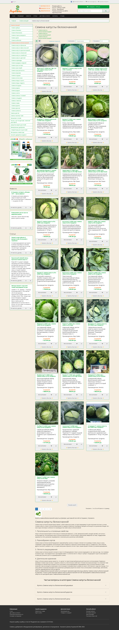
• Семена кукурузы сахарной (18, 63)
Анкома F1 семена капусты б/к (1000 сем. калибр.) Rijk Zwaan (97, 69)
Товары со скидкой (66, 613)
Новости (28, 16)
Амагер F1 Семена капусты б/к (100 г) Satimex (72, 69)
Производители (65, 611)
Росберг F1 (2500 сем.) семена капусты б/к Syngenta (46, 426)
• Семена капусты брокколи (18, 45)
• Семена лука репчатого (18, 70)
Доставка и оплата (45, 16)
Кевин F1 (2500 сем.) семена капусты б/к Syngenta (96, 222)
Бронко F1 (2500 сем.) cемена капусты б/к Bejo (71, 119)
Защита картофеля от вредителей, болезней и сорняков (19, 239)
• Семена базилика (16, 30)
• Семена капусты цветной (18, 58)
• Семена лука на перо (17, 65)
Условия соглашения (15, 616)
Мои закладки (90, 614)
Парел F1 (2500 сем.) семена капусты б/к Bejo (71, 324)
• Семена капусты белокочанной (20, 43)
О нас (13, 16)
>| (50, 509)
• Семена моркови (16, 73)
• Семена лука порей (16, 68)
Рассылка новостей (91, 616)
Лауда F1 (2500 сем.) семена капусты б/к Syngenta (97, 273)
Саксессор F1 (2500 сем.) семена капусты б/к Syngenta (71, 426)
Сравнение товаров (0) (54, 41)
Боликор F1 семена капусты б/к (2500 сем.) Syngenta (46, 119)
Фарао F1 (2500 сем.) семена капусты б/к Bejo (46, 477)
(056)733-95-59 (45, 11)
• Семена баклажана (16, 33)
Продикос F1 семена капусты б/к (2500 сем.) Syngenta (97, 324)
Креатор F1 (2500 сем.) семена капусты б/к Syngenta (72, 273)
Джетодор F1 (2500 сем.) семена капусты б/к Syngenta (97, 119)
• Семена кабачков (16, 40)
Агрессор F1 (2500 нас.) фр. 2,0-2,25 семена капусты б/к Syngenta (47, 70)
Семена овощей (15, 25)
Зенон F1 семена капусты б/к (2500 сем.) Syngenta (46, 222)
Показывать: (96, 41)
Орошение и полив (16, 118)
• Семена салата (15, 93)
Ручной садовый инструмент (19, 135)
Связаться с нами (40, 611)
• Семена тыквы (15, 103)
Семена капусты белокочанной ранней (44, 34)
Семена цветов (15, 113)
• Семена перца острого (17, 80)
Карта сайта (38, 613)
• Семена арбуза (15, 28)
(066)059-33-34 (45, 8)
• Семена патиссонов (16, 78)
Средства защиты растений (18, 125)
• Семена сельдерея (16, 98)
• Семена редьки (15, 90)
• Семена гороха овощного (18, 35)
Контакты (55, 16)
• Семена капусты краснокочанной (20, 50)
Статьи (35, 16)
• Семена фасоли (15, 108)
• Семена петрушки (16, 85)
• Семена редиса (15, 88)
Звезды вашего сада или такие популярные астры (19, 286)
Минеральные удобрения (18, 127)
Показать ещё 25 (72, 505)
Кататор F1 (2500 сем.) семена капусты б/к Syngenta (72, 222)
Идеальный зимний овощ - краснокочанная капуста (20, 258)
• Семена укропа (15, 105)
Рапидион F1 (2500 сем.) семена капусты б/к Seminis (96, 375)
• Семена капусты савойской (18, 55)
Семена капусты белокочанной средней (44, 37)
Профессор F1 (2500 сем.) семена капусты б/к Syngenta (46, 375)
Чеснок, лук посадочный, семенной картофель (20, 121)
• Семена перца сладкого (18, 83)
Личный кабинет (90, 611)
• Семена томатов (16, 100)
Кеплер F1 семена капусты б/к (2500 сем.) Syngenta (46, 273)
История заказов (91, 613)
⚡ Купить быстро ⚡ (46, 91)
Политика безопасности (16, 614)
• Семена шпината (16, 110)
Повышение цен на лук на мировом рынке (19, 213)
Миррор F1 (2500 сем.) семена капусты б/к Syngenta (46, 324)
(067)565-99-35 (45, 6)
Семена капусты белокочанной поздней (44, 30)
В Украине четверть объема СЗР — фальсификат (20, 193)
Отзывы (62, 16)
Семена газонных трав (17, 115)
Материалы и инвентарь (17, 132)
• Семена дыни (15, 38)
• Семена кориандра (16, 60)
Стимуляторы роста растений (19, 130)
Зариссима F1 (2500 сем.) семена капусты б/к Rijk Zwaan (97, 171)
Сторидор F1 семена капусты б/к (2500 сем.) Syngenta (97, 426)
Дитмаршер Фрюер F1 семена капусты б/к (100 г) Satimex (46, 171)
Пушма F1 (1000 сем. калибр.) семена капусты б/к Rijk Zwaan (72, 375)
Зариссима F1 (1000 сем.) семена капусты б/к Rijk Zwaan (72, 171)
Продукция (21, 16)
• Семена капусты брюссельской (20, 48)
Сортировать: (71, 41)
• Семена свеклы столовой (18, 95)
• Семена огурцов (15, 75)
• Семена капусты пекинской (18, 53)
